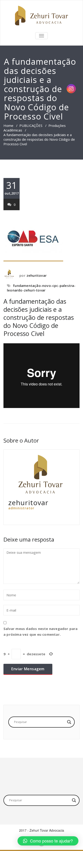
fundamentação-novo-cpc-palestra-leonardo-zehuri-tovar (41, 287)
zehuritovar (37, 275)
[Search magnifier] (69, 722)
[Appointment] (41, 15)
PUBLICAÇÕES (30, 125)
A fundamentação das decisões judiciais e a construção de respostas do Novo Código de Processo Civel (38, 317)
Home (8, 125)
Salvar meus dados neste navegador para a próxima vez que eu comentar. (40, 631)
